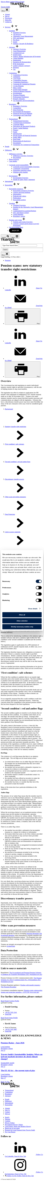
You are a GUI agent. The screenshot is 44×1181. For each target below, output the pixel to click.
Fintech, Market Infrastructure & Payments (27, 56)
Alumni (7, 14)
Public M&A (17, 137)
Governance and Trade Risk (22, 115)
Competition (17, 108)
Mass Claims (17, 88)
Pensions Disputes (19, 95)
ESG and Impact (18, 38)
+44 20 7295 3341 (11, 1012)
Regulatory (13, 104)
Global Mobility (18, 58)
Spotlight (12, 31)
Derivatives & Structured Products (24, 126)
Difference (8, 150)
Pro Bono (16, 40)
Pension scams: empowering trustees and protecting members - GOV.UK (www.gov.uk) (21, 991)
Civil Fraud (16, 78)
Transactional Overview (21, 121)
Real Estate (16, 139)
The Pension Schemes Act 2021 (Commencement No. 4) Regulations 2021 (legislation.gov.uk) (21, 979)
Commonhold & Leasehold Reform (24, 211)
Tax (14, 69)
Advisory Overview (19, 49)
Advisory (12, 47)
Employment (17, 55)
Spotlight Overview (19, 32)
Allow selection (22, 621)
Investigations (17, 93)
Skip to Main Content (8, 2)
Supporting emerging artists (22, 170)
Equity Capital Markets (20, 128)
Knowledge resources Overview (23, 190)
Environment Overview (20, 178)
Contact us (8, 22)
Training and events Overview (23, 222)
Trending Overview (19, 205)
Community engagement (21, 168)
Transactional (13, 119)
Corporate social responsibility (19, 165)
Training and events (15, 220)
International (9, 181)
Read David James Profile (9, 1018)
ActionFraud (11, 946)
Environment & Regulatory (22, 111)
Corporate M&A (18, 124)
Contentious (13, 73)
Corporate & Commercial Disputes (24, 84)
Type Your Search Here (10, 245)
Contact (7, 1112)
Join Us (7, 1110)
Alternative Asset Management (23, 36)
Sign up (15, 230)
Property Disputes (19, 99)
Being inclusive (14, 159)
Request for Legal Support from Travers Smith (20, 1130)
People (7, 146)
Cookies (7, 1121)
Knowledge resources (16, 189)
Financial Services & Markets (22, 113)
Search (5, 249)
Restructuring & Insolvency (22, 141)
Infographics (17, 194)
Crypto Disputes (18, 86)
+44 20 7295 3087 (11, 1029)
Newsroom (8, 18)
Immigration (17, 60)
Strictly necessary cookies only (22, 627)
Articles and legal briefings (21, 192)
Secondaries (17, 143)
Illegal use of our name (12, 1128)
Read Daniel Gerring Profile (10, 1001)
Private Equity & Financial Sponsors (25, 135)
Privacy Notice (10, 1123)
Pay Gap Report (10, 1132)
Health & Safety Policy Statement (24, 179)
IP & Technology (18, 64)
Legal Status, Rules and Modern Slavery (18, 1126)
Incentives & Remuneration (22, 62)
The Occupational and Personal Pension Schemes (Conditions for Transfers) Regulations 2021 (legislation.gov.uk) (21, 973)
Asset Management (19, 51)
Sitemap (7, 1119)
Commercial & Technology (22, 122)
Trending (12, 203)
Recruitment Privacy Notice (14, 1124)
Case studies (13, 161)
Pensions (16, 67)
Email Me (8, 1014)
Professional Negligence (21, 97)
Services (8, 27)
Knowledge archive (19, 200)
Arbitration (16, 77)
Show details (32, 608)
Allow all (22, 615)
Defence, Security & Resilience (23, 44)
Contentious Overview (20, 75)
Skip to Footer (19, 2)
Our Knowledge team (16, 227)
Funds (15, 132)
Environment (13, 176)
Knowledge (9, 185)
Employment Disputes (20, 89)
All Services (17, 34)
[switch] (39, 587)
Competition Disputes (20, 80)
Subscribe (8, 20)
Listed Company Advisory (21, 66)
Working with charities (20, 172)
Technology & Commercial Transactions (26, 145)
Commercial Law (18, 53)
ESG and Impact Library (21, 213)
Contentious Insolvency (20, 82)
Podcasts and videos (19, 196)
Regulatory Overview (20, 106)
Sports (15, 42)
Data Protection (18, 110)
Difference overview (16, 154)
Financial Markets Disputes (22, 91)
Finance (15, 130)
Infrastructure (17, 134)
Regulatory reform (19, 216)
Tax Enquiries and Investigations (23, 100)
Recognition (17, 157)
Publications (17, 198)
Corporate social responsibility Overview (26, 167)
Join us (7, 16)
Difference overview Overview (23, 156)
